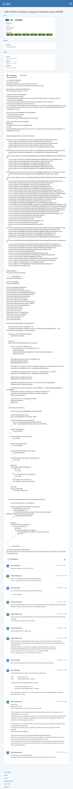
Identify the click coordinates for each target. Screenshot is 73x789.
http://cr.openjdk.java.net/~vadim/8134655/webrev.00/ (26, 708)
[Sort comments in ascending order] (65, 559)
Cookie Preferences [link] (8, 781)
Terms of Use (7, 783)
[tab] (12, 75)
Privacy (5, 778)
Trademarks (6, 786)
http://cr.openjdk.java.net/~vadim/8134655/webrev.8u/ (26, 580)
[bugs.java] (6, 3)
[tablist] (36, 75)
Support (6, 775)
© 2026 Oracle (7, 772)
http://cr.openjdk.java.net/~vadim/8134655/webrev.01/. (26, 653)
